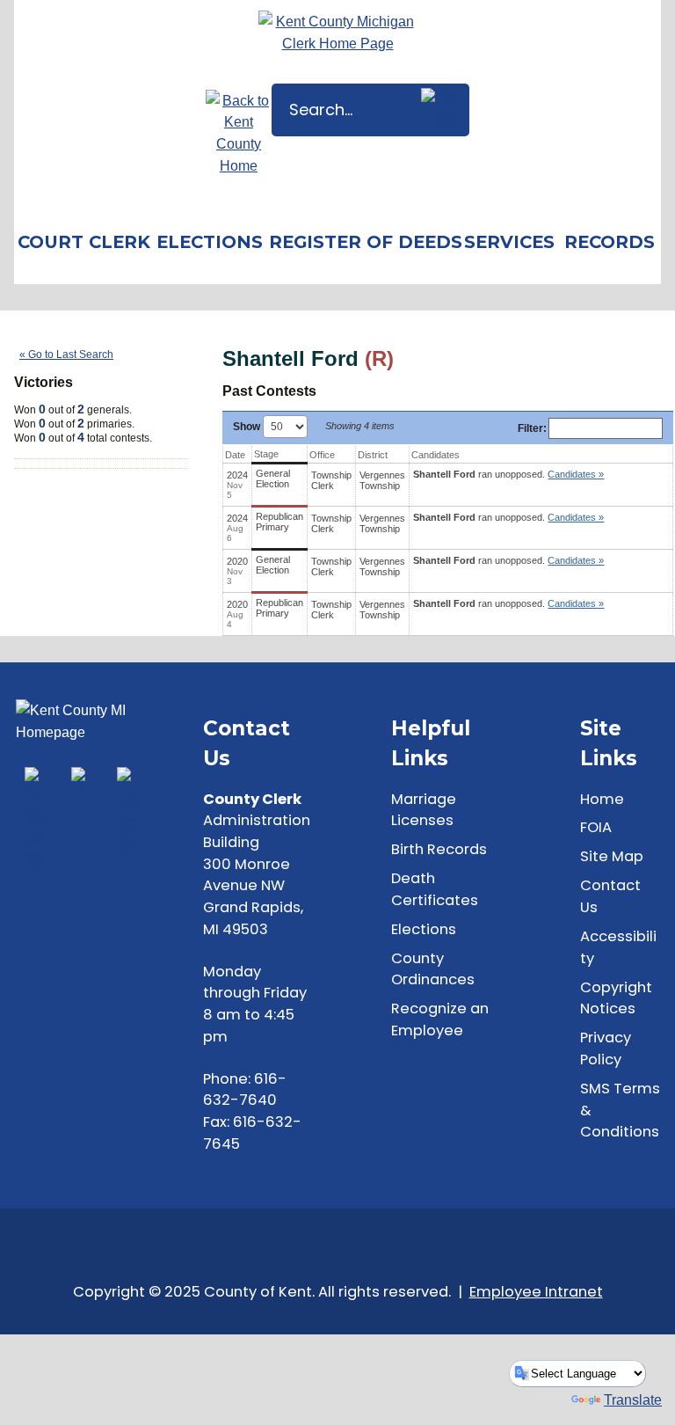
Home (602, 799)
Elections (423, 929)
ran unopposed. (508, 474)
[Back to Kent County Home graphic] (239, 133)
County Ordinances (433, 969)
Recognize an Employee (440, 1019)
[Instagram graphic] (128, 810)
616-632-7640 (245, 1090)
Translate (633, 1399)
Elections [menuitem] (209, 241)
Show (248, 426)
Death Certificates (434, 889)
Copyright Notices (616, 998)
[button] (443, 109)
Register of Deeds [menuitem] (364, 241)
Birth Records (439, 849)
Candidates (435, 454)
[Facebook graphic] (36, 817)
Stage (266, 454)
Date (235, 454)
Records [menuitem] (609, 241)
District (373, 454)
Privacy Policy (605, 1048)
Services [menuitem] (509, 241)
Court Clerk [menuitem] (84, 241)
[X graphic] (82, 785)
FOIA (596, 827)
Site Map (611, 856)
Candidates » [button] (576, 474)
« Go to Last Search (66, 354)
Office (322, 454)
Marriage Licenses (423, 810)
